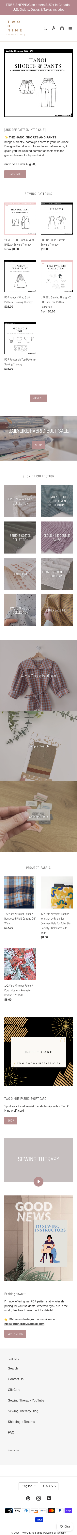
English (27, 1486)
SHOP (38, 445)
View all (38, 398)
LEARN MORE (15, 174)
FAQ (11, 1432)
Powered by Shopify (54, 1532)
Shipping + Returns (21, 1421)
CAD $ (48, 1486)
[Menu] (70, 28)
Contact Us (15, 1379)
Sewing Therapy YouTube (26, 1400)
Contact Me (15, 1333)
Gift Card (14, 1389)
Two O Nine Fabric (31, 1532)
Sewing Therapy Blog (23, 1411)
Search (13, 1368)
